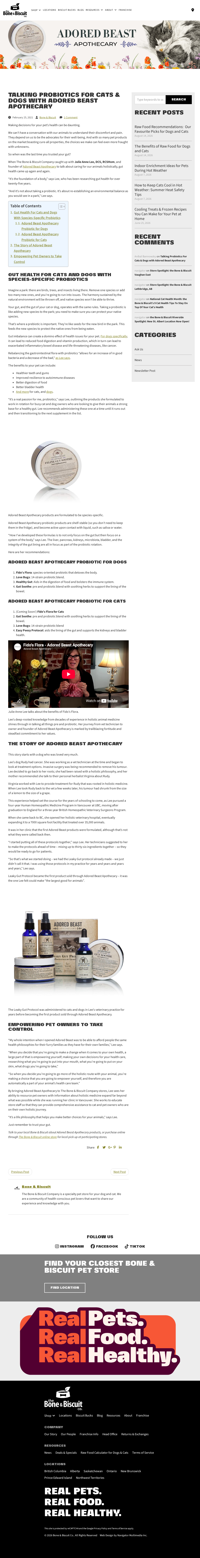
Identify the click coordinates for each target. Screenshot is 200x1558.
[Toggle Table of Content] (59, 206)
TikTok (137, 1246)
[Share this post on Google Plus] (109, 1147)
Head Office (109, 1434)
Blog (81, 10)
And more (22, 392)
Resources (93, 10)
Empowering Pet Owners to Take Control (38, 259)
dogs (49, 392)
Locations (49, 10)
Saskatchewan (93, 1471)
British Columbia (55, 1471)
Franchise (125, 10)
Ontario (112, 1471)
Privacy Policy (100, 1528)
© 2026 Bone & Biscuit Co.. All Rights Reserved (70, 1535)
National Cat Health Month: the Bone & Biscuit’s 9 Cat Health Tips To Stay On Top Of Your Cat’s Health (161, 303)
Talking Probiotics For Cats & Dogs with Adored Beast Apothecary (161, 259)
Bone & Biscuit (36, 1187)
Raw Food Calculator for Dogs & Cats (104, 1453)
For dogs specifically (114, 336)
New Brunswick (131, 1471)
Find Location (65, 1287)
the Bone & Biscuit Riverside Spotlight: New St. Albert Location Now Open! (162, 319)
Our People (68, 1434)
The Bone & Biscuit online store (38, 1137)
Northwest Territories (90, 1478)
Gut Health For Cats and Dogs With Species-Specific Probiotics (37, 215)
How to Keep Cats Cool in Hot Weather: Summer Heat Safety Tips (159, 190)
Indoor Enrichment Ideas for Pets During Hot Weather (161, 168)
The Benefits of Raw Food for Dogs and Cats (162, 148)
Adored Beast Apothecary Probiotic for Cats (40, 237)
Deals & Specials (66, 1453)
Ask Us (139, 349)
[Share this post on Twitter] (104, 1147)
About (109, 10)
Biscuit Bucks (67, 10)
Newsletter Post (145, 371)
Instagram (71, 1246)
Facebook (106, 1246)
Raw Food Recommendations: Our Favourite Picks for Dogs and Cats (163, 129)
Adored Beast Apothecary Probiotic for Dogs (40, 226)
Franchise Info (89, 1434)
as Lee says (62, 358)
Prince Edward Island (58, 1478)
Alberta (75, 1471)
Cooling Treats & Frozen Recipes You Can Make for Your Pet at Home (161, 214)
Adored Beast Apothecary (39, 166)
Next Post (119, 1172)
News (138, 360)
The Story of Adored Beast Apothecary (33, 248)
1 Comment (71, 118)
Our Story (50, 1434)
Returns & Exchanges (135, 1434)
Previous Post (20, 1172)
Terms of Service (143, 1453)
